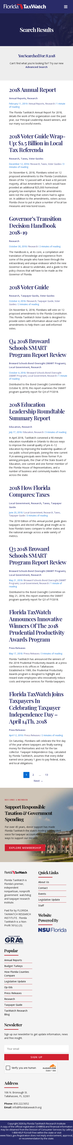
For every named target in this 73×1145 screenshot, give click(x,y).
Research (32, 98)
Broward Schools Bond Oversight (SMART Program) (37, 363)
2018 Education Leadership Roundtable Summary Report (37, 411)
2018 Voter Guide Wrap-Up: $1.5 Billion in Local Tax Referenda (37, 142)
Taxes (24, 158)
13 (46, 774)
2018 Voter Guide (29, 287)
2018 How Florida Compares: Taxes (29, 491)
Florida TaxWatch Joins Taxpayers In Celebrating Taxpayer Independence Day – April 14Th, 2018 (36, 707)
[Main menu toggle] (65, 6)
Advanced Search (36, 67)
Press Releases (17, 648)
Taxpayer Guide (30, 295)
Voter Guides (36, 158)
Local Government (19, 367)
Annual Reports (17, 98)
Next (38, 780)
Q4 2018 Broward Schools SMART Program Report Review (37, 347)
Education (14, 426)
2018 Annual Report (32, 89)
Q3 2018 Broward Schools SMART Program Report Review (37, 555)
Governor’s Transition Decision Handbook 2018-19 (35, 225)
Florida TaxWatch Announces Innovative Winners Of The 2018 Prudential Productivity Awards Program (36, 625)
